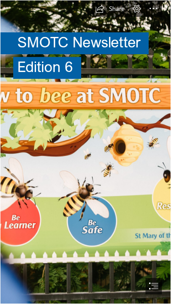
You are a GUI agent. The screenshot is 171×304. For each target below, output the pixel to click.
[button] (110, 8)
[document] (85, 152)
